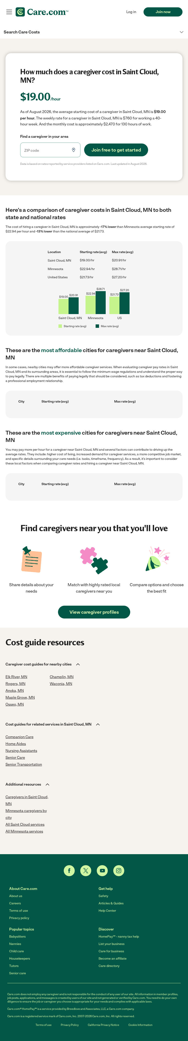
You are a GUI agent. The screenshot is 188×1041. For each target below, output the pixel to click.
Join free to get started (116, 150)
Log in (131, 12)
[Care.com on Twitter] (85, 870)
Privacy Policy (70, 1025)
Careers (15, 903)
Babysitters (17, 937)
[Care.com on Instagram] (118, 870)
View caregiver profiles (94, 612)
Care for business (111, 951)
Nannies (15, 944)
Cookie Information (140, 1025)
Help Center (107, 911)
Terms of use (18, 911)
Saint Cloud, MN (59, 260)
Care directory (109, 966)
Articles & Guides (111, 903)
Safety (103, 896)
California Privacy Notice (103, 1025)
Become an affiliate (113, 959)
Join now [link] (163, 12)
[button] (94, 32)
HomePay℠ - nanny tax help (119, 937)
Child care (16, 951)
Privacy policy (19, 918)
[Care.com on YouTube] (102, 870)
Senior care (17, 973)
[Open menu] (9, 12)
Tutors (14, 966)
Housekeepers (19, 959)
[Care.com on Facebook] (69, 870)
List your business (111, 944)
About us (15, 896)
